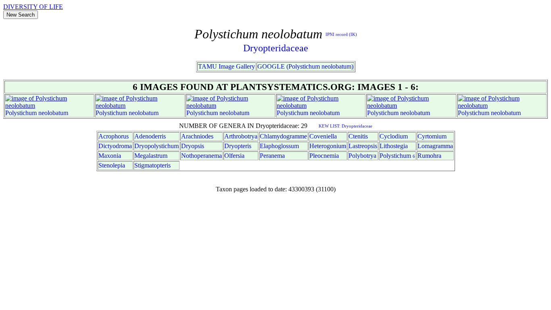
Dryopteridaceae (275, 48)
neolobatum (53, 112)
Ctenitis (358, 136)
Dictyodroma (115, 145)
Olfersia (234, 155)
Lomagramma (435, 145)
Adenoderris (150, 136)
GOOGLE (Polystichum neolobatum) (305, 66)
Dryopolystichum (156, 145)
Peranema (272, 155)
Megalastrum (150, 155)
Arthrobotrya (240, 136)
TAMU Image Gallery (226, 66)
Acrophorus (113, 136)
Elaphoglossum (279, 145)
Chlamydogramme (283, 136)
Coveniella (323, 136)
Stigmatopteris (152, 165)
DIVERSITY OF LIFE (33, 6)
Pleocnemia (324, 155)
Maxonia (109, 155)
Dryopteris (237, 145)
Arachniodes (197, 136)
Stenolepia (111, 165)
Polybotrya (362, 155)
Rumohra (429, 155)
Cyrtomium (432, 136)
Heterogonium (327, 145)
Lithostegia (394, 145)
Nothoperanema (201, 155)
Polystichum (21, 112)
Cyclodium (394, 136)
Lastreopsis (363, 145)
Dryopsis (192, 145)
